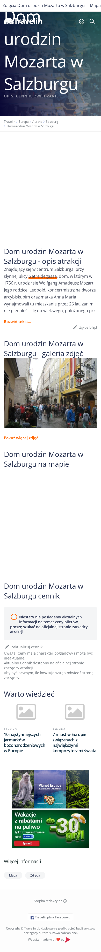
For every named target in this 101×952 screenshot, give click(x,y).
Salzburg (52, 121)
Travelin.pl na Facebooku (52, 917)
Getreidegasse (42, 276)
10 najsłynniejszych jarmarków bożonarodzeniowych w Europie (24, 743)
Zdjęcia (35, 875)
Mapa (13, 875)
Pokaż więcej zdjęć (21, 437)
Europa (24, 121)
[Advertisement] (50, 184)
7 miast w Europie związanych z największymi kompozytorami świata (74, 743)
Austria (37, 121)
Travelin (9, 121)
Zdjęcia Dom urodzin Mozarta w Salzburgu (44, 5)
